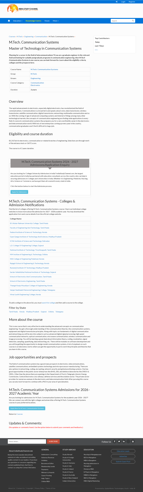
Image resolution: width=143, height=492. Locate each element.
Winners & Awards (47, 472)
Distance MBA (89, 469)
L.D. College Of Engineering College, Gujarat (27, 245)
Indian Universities (69, 481)
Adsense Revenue (47, 457)
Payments (44, 469)
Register (132, 2)
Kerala (21, 312)
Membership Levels (48, 466)
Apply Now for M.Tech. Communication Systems (27, 408)
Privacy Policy (39, 488)
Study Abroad (67, 454)
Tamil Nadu (13, 312)
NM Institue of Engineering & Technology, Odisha (29, 254)
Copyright (29, 488)
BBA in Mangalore (90, 478)
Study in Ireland (68, 469)
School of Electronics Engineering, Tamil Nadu (27, 281)
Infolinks (44, 460)
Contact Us (21, 488)
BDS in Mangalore (90, 457)
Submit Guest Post (123, 461)
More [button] (55, 21)
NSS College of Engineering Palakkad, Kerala (27, 259)
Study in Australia (69, 475)
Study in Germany (69, 463)
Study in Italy (67, 466)
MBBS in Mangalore (90, 475)
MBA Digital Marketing (92, 481)
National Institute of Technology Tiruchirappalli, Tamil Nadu (33, 250)
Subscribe (53, 441)
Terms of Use (50, 488)
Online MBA (45, 481)
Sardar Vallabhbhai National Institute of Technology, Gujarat (33, 272)
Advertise (123, 456)
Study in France (68, 472)
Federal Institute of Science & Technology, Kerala (28, 232)
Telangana (59, 312)
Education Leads (123, 451)
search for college (48, 303)
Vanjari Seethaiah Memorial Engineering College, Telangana (32, 290)
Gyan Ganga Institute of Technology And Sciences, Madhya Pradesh (35, 237)
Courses (12, 36)
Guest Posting (46, 475)
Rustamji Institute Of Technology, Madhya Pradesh (29, 268)
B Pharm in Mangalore (91, 472)
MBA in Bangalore (90, 460)
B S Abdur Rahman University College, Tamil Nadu (29, 223)
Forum (47, 21)
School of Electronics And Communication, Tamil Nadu (31, 277)
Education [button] (17, 21)
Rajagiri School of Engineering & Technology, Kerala (29, 263)
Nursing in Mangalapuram (92, 454)
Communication (41, 36)
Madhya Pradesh (32, 312)
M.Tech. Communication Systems (44, 69)
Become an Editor (47, 463)
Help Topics (45, 478)
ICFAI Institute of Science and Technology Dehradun (30, 241)
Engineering (28, 36)
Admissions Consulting (49, 454)
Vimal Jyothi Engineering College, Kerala (25, 294)
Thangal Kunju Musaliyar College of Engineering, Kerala (31, 285)
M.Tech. (20, 36)
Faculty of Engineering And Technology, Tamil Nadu (29, 228)
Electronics (35, 85)
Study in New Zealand (70, 478)
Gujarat (44, 312)
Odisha (51, 312)
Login (123, 2)
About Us (11, 488)
